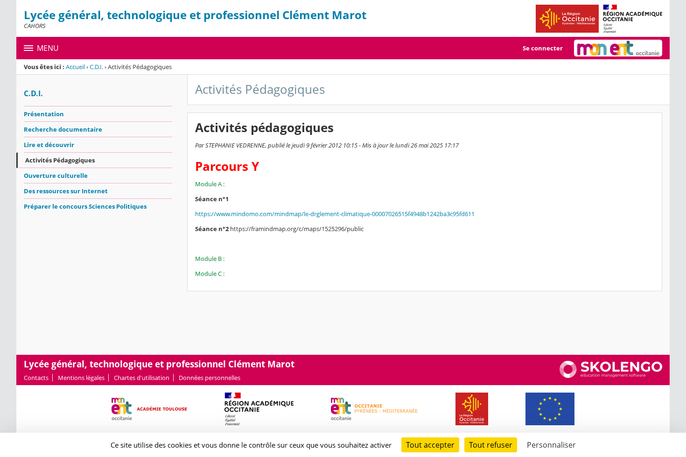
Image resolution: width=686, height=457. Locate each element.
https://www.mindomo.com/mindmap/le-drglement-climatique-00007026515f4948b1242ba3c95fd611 (335, 214)
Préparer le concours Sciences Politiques (85, 206)
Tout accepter (430, 445)
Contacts (36, 377)
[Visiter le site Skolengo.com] (611, 376)
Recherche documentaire (63, 129)
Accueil (75, 67)
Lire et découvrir (49, 145)
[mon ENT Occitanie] (618, 48)
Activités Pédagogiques (60, 160)
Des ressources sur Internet (66, 191)
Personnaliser (551, 445)
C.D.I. (96, 67)
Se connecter (543, 48)
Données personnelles (209, 377)
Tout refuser (490, 445)
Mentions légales (81, 377)
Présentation (44, 114)
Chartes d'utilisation (141, 377)
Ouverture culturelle (56, 175)
